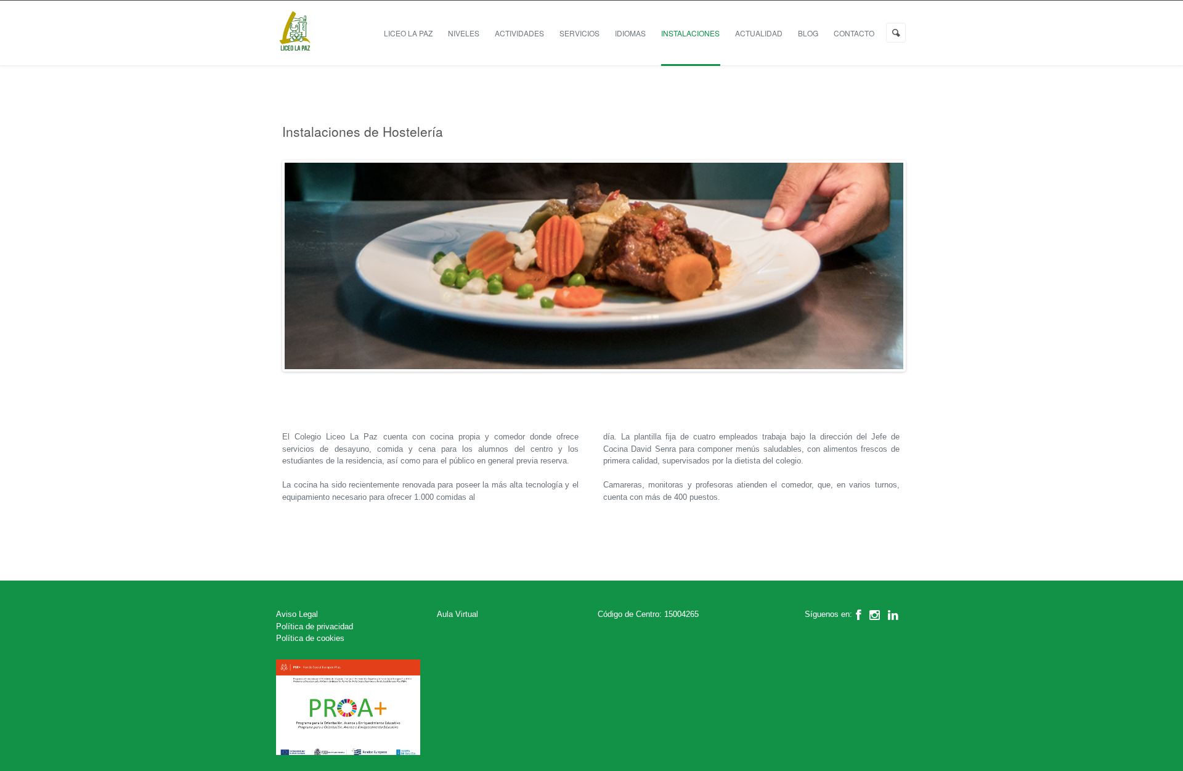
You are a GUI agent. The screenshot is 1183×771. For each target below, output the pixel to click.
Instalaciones (690, 33)
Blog (808, 33)
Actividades (519, 33)
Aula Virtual (457, 614)
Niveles (463, 33)
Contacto (854, 33)
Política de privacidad (314, 626)
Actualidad (759, 33)
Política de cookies (310, 638)
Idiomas (630, 33)
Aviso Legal (297, 614)
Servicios (579, 33)
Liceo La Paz (408, 33)
